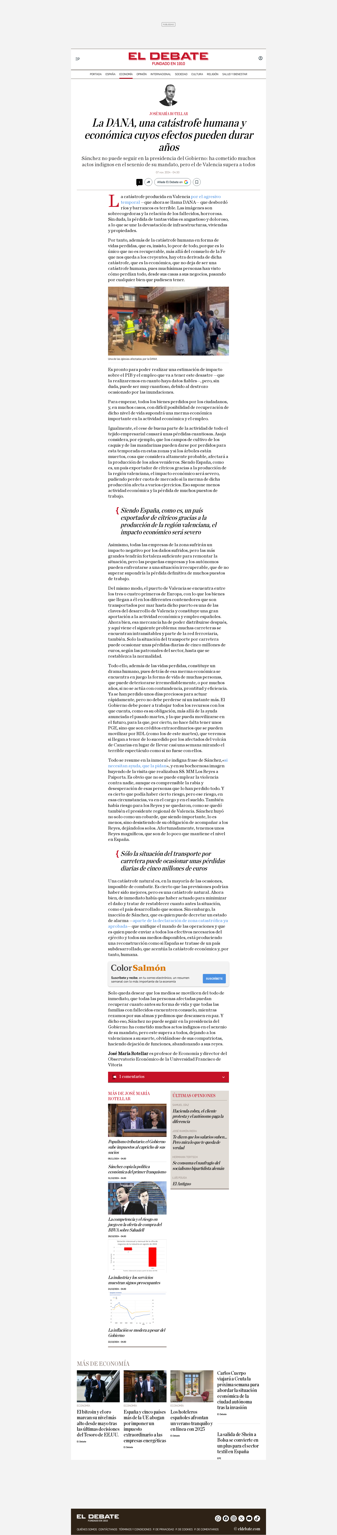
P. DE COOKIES (184, 1529)
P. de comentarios (206, 1529)
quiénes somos (87, 1529)
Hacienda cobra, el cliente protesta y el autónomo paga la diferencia (197, 1116)
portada (96, 74)
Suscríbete (214, 978)
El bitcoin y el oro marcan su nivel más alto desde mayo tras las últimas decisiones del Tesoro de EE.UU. (98, 1423)
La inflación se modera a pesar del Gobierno (136, 1333)
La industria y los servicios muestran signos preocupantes (134, 1280)
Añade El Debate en (170, 182)
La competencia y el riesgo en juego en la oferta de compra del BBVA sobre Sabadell (134, 1224)
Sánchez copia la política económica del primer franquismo (137, 1169)
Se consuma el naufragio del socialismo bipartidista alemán (198, 1166)
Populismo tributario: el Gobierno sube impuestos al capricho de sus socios (136, 1147)
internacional (161, 74)
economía (126, 74)
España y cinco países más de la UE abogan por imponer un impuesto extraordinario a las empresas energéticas (145, 1426)
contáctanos (107, 1529)
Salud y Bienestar (234, 74)
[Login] (260, 58)
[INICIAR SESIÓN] (260, 58)
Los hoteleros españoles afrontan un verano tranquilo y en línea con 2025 (191, 1420)
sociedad (181, 74)
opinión (142, 74)
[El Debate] (168, 56)
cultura (197, 74)
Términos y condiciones (135, 1529)
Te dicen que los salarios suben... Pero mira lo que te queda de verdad (199, 1142)
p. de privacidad (163, 1529)
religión (212, 74)
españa (110, 74)
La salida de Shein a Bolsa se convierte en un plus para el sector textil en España (238, 1443)
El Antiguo (181, 1184)
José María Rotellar (168, 114)
